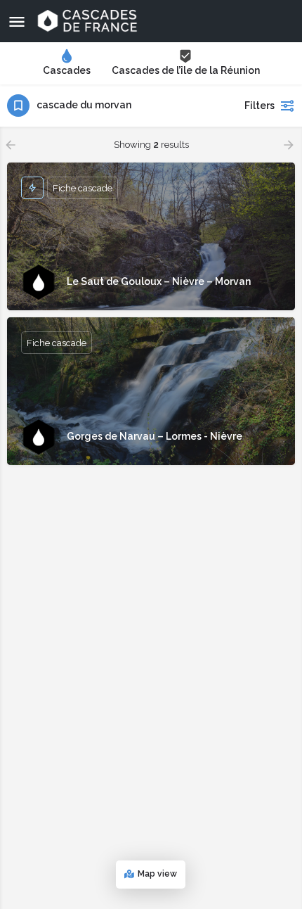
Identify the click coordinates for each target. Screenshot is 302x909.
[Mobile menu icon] (17, 21)
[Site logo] (89, 21)
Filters (259, 105)
